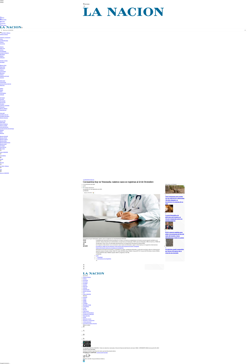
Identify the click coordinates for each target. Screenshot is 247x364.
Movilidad (2, 54)
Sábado (2, 130)
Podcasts (2, 107)
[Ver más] (96, 260)
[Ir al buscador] (84, 6)
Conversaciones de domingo (7, 128)
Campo (1, 50)
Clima (1, 39)
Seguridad (2, 67)
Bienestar (2, 73)
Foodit (3, 21)
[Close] (84, 265)
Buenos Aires (3, 65)
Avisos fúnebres (4, 124)
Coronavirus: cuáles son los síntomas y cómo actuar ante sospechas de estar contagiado (117, 246)
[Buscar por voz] (245, 30)
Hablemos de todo (4, 76)
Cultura (2, 70)
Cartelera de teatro (4, 116)
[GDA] (86, 357)
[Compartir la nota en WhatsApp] (85, 242)
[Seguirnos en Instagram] (84, 335)
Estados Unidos (4, 60)
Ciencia (1, 74)
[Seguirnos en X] (84, 331)
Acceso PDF (3, 121)
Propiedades (3, 51)
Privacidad (105, 352)
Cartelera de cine (4, 114)
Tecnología (2, 101)
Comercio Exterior (4, 53)
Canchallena (3, 93)
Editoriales (2, 81)
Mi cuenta (4, 25)
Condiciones (100, 352)
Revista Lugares (4, 139)
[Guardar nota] (84, 240)
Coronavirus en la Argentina (104, 258)
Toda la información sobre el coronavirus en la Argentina (109, 248)
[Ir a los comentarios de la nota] (85, 240)
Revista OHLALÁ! (4, 136)
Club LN (3, 23)
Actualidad (100, 257)
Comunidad (3, 71)
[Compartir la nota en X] (85, 246)
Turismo (2, 99)
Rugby (1, 90)
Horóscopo (2, 102)
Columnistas (3, 82)
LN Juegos (2, 97)
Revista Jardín (3, 144)
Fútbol (1, 88)
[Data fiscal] (84, 361)
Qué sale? (2, 113)
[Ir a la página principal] (123, 15)
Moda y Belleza (3, 108)
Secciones (4, 19)
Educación (2, 68)
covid (97, 255)
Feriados (2, 104)
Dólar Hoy (2, 48)
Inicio (3, 17)
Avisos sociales (3, 125)
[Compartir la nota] (84, 242)
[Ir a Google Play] (87, 343)
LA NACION (86, 179)
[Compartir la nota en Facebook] (84, 246)
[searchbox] (123, 30)
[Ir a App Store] (87, 346)
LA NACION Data (4, 40)
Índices (1, 56)
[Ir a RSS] (84, 339)
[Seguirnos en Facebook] (84, 327)
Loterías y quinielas (4, 105)
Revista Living (3, 141)
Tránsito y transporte (5, 37)
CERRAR (1, 0)
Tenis (1, 91)
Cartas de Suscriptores (5, 84)
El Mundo (91, 179)
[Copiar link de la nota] (84, 244)
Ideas (1, 131)
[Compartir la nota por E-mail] (87, 246)
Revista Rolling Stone (5, 142)
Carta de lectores (4, 127)
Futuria (1, 47)
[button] (123, 100)
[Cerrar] (22, 27)
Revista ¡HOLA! (3, 138)
